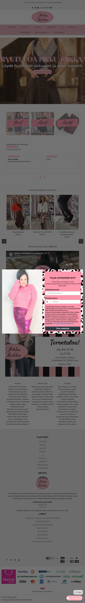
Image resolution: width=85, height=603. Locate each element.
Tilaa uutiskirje (62, 328)
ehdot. (72, 323)
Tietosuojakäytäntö (60, 323)
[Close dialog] (81, 271)
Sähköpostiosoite (52, 290)
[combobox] (48, 302)
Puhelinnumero (51, 298)
